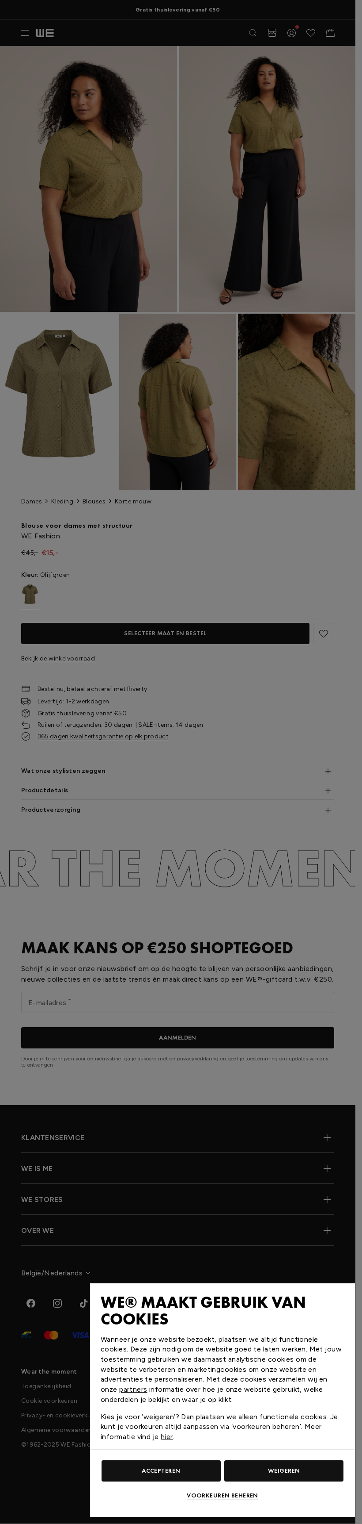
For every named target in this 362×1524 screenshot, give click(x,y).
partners (133, 1389)
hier (167, 1436)
